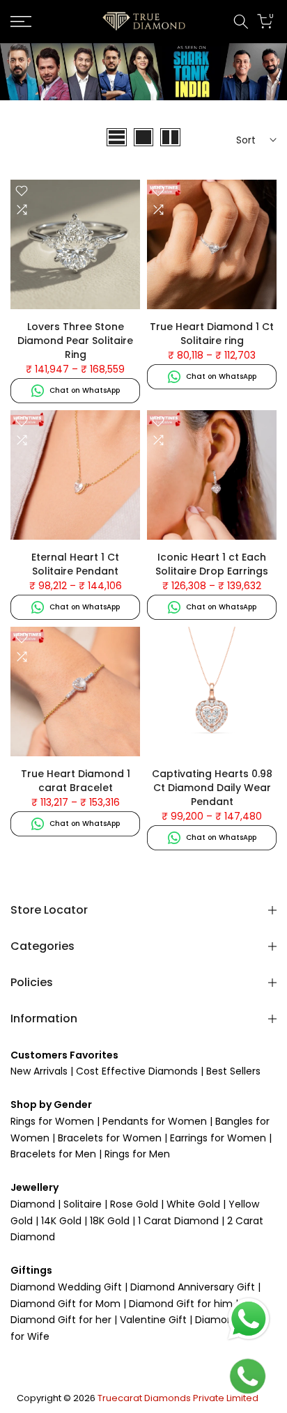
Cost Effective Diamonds (137, 1071)
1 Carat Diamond (178, 1221)
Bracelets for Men (53, 1154)
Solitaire (81, 1204)
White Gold (193, 1204)
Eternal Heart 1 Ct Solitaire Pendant (75, 564)
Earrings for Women (218, 1138)
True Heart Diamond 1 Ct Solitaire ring (212, 334)
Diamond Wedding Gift (66, 1287)
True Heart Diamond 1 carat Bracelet (75, 781)
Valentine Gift (153, 1320)
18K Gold (109, 1221)
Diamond (32, 1204)
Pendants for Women (153, 1121)
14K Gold (61, 1221)
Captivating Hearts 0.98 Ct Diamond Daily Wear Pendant (212, 788)
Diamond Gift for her (62, 1320)
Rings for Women (52, 1121)
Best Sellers (232, 1071)
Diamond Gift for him (181, 1304)
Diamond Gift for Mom (66, 1304)
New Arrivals (39, 1071)
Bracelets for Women (110, 1138)
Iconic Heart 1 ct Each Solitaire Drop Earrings (211, 564)
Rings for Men (136, 1154)
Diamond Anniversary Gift (191, 1287)
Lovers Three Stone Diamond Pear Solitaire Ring (75, 340)
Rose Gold (134, 1204)
